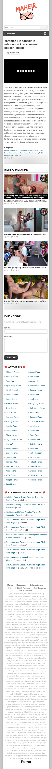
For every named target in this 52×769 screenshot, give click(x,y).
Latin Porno (34, 426)
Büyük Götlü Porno (37, 385)
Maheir (10, 585)
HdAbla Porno (35, 412)
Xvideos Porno (35, 471)
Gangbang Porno (36, 403)
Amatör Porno (12, 377)
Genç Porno (23, 153)
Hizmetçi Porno (35, 417)
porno (34, 609)
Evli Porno (33, 399)
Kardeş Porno (11, 421)
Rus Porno (33, 448)
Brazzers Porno (21, 150)
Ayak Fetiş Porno (13, 385)
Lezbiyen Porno (12, 430)
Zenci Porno (11, 484)
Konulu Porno (33, 153)
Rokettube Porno (15, 155)
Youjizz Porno (12, 480)
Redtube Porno (35, 444)
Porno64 (9, 444)
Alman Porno (34, 372)
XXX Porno (10, 475)
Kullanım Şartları (36, 585)
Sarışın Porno (12, 453)
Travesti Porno (12, 462)
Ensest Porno (35, 394)
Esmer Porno (14, 153)
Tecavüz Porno (35, 457)
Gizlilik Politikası (23, 588)
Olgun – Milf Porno (14, 439)
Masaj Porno (11, 435)
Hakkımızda (21, 585)
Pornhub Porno (35, 439)
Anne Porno (11, 381)
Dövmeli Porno (32, 150)
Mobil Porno (34, 435)
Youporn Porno (35, 480)
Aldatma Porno (9, 150)
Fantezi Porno (12, 403)
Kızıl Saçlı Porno (36, 421)
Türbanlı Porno (35, 462)
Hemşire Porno (12, 417)
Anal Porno (34, 377)
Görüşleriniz (9, 336)
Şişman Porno (12, 457)
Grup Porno (11, 412)
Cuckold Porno (35, 390)
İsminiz (7, 328)
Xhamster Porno (36, 466)
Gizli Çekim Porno (37, 408)
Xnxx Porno (11, 471)
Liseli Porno (34, 430)
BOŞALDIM (14, 53)
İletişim (11, 588)
